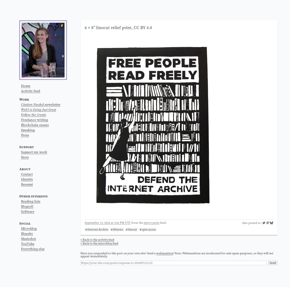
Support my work (34, 152)
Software (27, 211)
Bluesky (27, 233)
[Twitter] (263, 223)
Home (25, 85)
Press (25, 135)
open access (149, 229)
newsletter (41, 104)
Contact (27, 174)
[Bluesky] (271, 223)
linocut (132, 229)
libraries (118, 229)
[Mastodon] (267, 223)
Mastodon (28, 238)
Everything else (33, 248)
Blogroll (27, 206)
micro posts (151, 223)
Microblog (29, 228)
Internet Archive (97, 229)
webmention (164, 253)
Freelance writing (34, 119)
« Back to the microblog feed (99, 243)
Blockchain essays (35, 124)
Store (25, 157)
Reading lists (30, 201)
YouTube (27, 243)
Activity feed (30, 91)
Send (273, 263)
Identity (27, 179)
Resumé (27, 184)
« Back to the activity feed (97, 240)
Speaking (28, 130)
